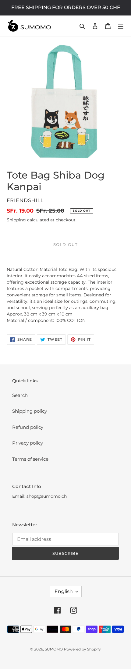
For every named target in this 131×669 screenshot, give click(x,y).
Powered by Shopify (82, 649)
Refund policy (27, 427)
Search (20, 395)
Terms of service (30, 459)
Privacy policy (27, 443)
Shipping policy (29, 411)
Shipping (16, 220)
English (64, 591)
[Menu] (120, 25)
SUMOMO (54, 649)
